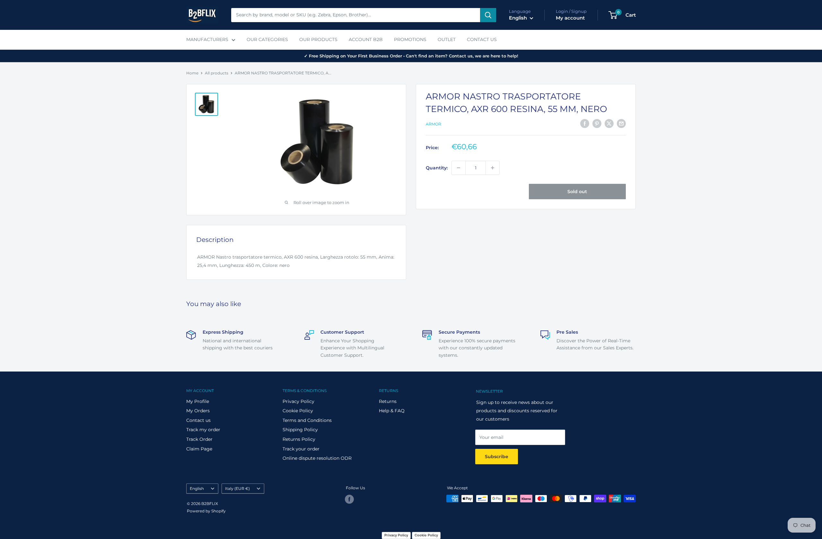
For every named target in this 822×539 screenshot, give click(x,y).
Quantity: (437, 168)
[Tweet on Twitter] (609, 123)
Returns (388, 401)
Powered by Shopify (206, 511)
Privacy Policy (298, 401)
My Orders (198, 411)
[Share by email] (621, 123)
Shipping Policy (300, 429)
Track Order (199, 439)
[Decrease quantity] (458, 168)
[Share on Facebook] (584, 123)
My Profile (197, 401)
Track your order (301, 449)
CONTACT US (482, 39)
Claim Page (199, 449)
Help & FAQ (392, 411)
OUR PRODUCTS (318, 39)
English (197, 488)
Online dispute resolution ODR (317, 458)
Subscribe (496, 456)
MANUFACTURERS (207, 39)
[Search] (488, 15)
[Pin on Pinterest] (596, 123)
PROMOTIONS (410, 39)
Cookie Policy (298, 411)
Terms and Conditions (307, 420)
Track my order (203, 429)
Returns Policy (299, 439)
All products (216, 73)
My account (570, 18)
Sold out (577, 191)
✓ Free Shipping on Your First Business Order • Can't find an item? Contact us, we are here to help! (411, 55)
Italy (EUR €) (237, 488)
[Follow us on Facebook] (349, 499)
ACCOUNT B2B (366, 39)
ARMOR (433, 124)
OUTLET (447, 39)
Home (192, 73)
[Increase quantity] (492, 168)
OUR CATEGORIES (267, 39)
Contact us (198, 420)
